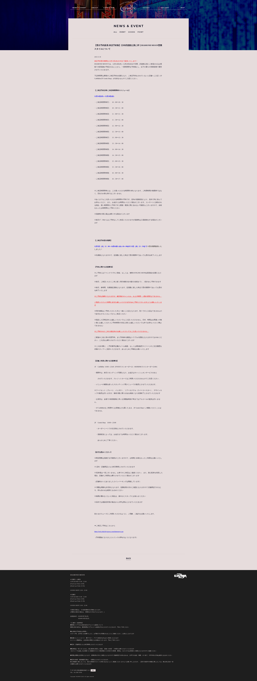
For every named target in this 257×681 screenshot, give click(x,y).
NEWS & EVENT (79, 8)
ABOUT (95, 8)
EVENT (123, 32)
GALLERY (165, 8)
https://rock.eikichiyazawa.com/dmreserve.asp (108, 531)
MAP (183, 8)
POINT (141, 32)
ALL (115, 32)
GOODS (146, 8)
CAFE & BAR (108, 8)
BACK (128, 558)
